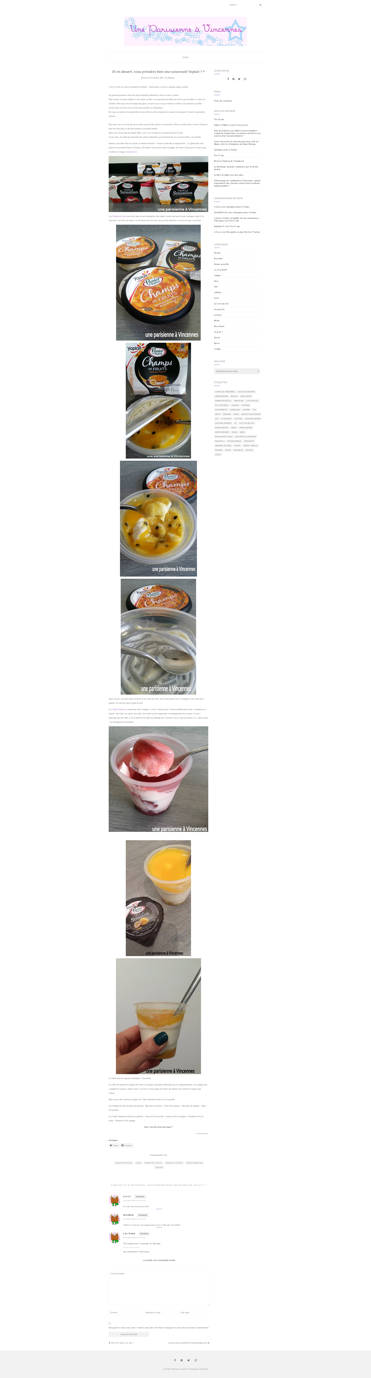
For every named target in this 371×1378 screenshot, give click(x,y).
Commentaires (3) (158, 1155)
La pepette (219, 309)
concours (235, 410)
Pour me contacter (223, 100)
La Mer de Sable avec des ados (228, 175)
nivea (234, 432)
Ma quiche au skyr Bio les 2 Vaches (243, 232)
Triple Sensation (119, 709)
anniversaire (221, 396)
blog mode (246, 396)
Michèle (128, 1215)
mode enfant (246, 428)
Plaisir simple (234, 441)
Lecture (218, 315)
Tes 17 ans (219, 155)
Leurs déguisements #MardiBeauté (188, 1343)
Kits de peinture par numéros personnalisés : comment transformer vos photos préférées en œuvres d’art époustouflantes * (237, 133)
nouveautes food (223, 437)
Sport (217, 343)
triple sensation (194, 1163)
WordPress (203, 1369)
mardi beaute (221, 428)
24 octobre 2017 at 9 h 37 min (134, 1200)
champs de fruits (123, 1163)
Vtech (218, 455)
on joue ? (218, 332)
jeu (217, 419)
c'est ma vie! (252, 401)
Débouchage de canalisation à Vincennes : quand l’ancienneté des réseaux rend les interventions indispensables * (237, 183)
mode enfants (222, 432)
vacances (238, 450)
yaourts (159, 1167)
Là (235, 423)
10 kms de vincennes (225, 392)
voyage (217, 349)
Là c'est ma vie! (221, 303)
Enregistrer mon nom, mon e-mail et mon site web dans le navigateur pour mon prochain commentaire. (159, 1327)
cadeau (235, 405)
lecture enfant (253, 419)
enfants (217, 292)
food (185, 57)
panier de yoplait (153, 1163)
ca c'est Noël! (220, 269)
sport (228, 450)
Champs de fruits (119, 216)
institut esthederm (251, 414)
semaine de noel (223, 446)
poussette (249, 441)
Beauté (217, 253)
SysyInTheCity (221, 212)
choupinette (221, 410)
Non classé (219, 326)
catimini (246, 405)
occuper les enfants (245, 437)
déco (216, 281)
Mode (217, 320)
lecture (238, 419)
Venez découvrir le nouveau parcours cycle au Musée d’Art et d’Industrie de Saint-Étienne (236, 142)
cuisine (217, 275)
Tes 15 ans (219, 119)
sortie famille (250, 446)
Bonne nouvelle (221, 264)
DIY (216, 286)
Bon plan (218, 258)
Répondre (140, 1197)
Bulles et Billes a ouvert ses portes (231, 125)
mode (234, 428)
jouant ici (132, 152)
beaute (234, 396)
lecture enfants (223, 423)
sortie (237, 446)
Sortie (217, 337)
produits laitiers (174, 1163)
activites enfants (246, 392)
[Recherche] (260, 5)
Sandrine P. (219, 226)
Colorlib (183, 1369)
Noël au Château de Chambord (229, 161)
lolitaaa (171, 78)
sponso (218, 450)
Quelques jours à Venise (225, 149)
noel (242, 432)
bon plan (238, 401)
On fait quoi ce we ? (122, 1343)
